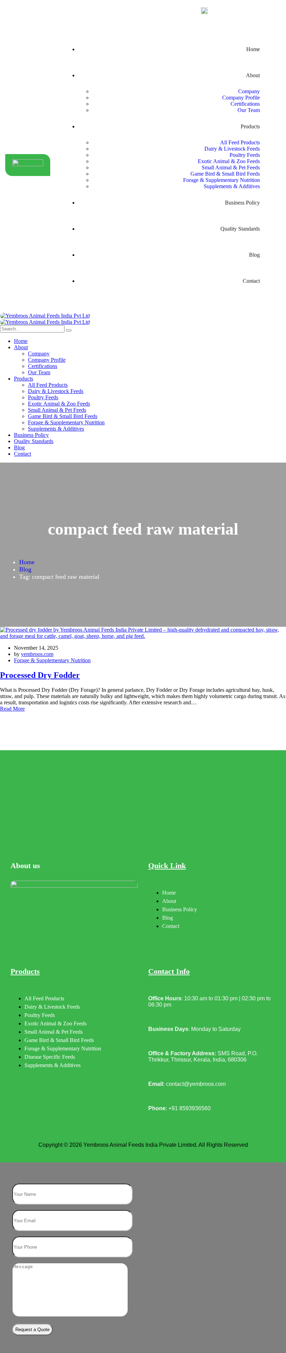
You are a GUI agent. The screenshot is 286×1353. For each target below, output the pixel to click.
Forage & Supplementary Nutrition (52, 660)
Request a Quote (32, 1329)
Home (27, 562)
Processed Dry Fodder (40, 675)
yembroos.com (37, 654)
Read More (12, 709)
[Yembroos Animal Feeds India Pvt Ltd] (45, 316)
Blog (25, 569)
